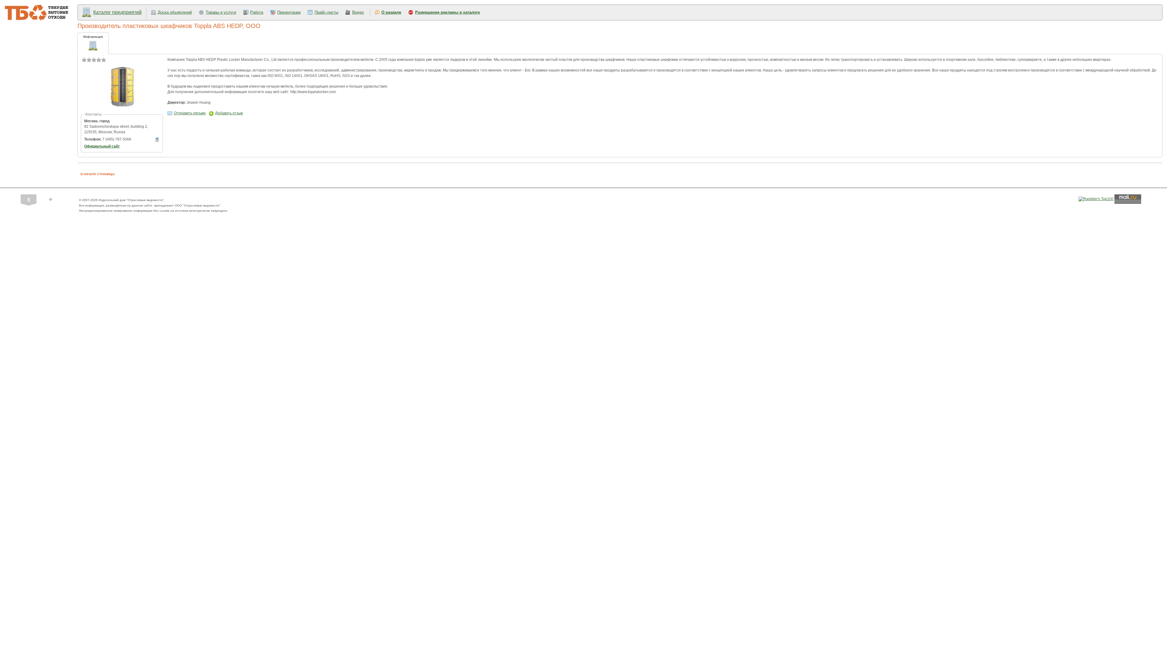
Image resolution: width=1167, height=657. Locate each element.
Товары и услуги (221, 12)
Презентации (289, 12)
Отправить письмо (190, 113)
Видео (358, 12)
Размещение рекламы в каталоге (447, 12)
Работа (256, 12)
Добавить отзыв (229, 113)
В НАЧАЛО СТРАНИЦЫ (98, 174)
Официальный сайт (102, 146)
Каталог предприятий (117, 12)
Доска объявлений (175, 12)
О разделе (391, 12)
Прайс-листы (326, 12)
